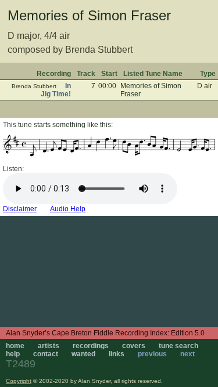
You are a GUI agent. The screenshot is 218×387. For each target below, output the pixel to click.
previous (152, 354)
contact (45, 354)
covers (133, 346)
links (116, 354)
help (13, 354)
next (187, 354)
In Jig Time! (56, 90)
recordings (91, 346)
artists (48, 346)
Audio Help (67, 209)
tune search (178, 346)
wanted (83, 354)
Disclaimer (20, 209)
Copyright (18, 381)
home (15, 346)
